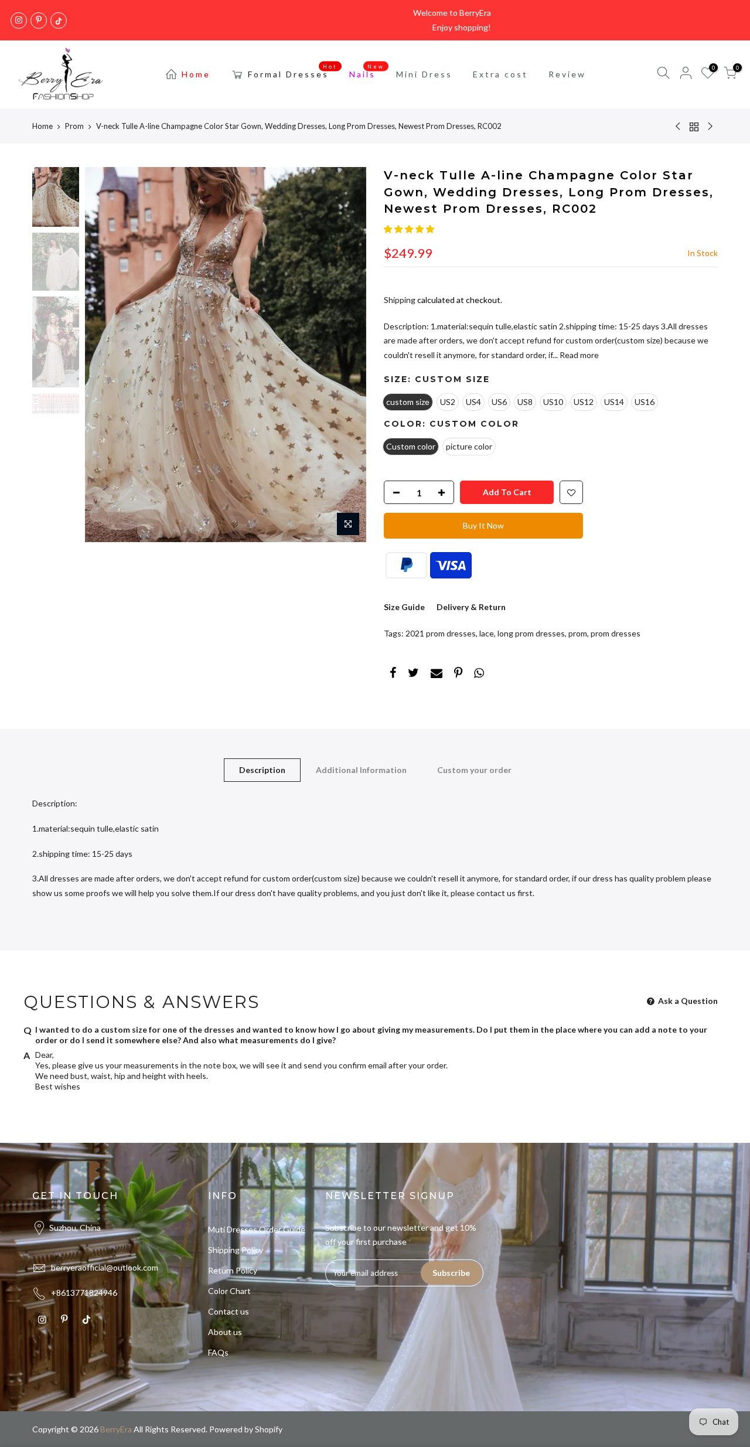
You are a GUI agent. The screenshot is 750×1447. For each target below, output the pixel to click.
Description (262, 770)
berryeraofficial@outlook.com (104, 1267)
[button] (409, 229)
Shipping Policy (235, 1250)
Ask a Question (687, 1001)
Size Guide (404, 607)
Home (196, 74)
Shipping (399, 300)
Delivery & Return (471, 607)
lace (486, 633)
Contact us (228, 1311)
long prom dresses (531, 633)
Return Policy (232, 1270)
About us (225, 1332)
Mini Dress (424, 74)
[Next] (346, 354)
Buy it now (483, 525)
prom (577, 633)
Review (567, 74)
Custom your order (474, 770)
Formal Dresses (293, 71)
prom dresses (615, 633)
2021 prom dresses (440, 633)
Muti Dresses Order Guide (256, 1229)
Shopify (268, 1429)
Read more (578, 355)
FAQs (218, 1352)
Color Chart (229, 1291)
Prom (74, 126)
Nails (367, 71)
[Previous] (105, 354)
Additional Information (361, 770)
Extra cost (500, 74)
